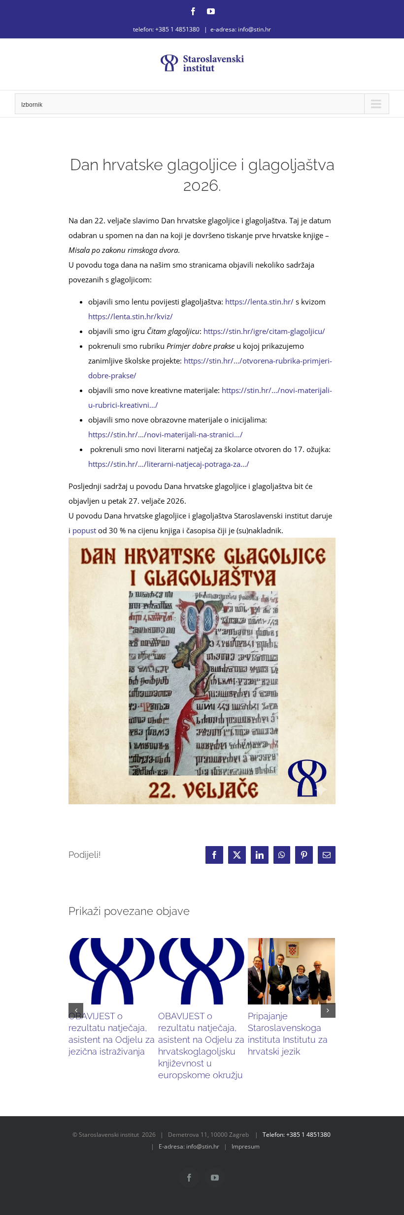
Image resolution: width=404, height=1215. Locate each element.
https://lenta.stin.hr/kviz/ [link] (130, 316)
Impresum (246, 1146)
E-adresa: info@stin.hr (189, 1146)
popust (84, 530)
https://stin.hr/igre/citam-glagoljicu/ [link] (264, 331)
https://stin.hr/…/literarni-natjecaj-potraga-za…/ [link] (168, 464)
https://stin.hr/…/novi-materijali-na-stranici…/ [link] (165, 434)
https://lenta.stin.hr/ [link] (259, 301)
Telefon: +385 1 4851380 (297, 1134)
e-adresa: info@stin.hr (240, 29)
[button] (75, 1010)
